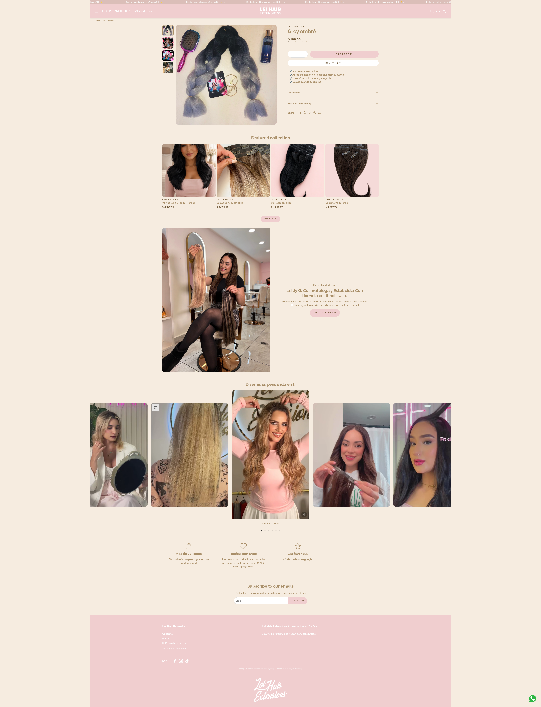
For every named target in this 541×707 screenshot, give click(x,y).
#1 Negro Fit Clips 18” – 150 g (178, 202)
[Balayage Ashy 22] (243, 170)
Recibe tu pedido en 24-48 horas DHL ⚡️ (258, 2)
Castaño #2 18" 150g (336, 202)
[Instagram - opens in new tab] (181, 661)
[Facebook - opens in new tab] (175, 661)
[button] (97, 11)
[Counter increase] (304, 54)
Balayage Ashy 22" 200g (230, 202)
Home (97, 21)
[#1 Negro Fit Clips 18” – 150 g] (189, 170)
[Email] (319, 112)
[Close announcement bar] (448, 2)
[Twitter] (305, 112)
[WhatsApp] (314, 112)
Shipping (290, 42)
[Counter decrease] (291, 54)
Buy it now (333, 63)
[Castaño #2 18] (352, 170)
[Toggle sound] (304, 514)
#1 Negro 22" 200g (281, 202)
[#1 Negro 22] (297, 170)
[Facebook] (300, 112)
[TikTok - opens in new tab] (187, 661)
